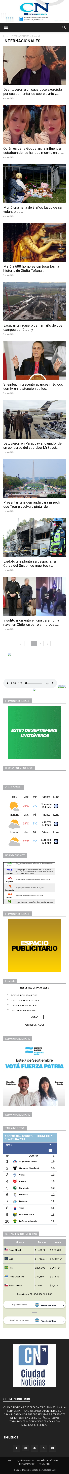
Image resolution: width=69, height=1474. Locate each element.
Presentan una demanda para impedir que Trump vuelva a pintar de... (32, 504)
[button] (5, 27)
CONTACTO (44, 1464)
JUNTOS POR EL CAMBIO (25, 1000)
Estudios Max (49, 1469)
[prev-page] (20, 643)
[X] (43, 1448)
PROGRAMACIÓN (27, 1464)
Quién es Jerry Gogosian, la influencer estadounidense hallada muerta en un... (33, 150)
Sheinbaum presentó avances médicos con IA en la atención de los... (33, 386)
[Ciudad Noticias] (34, 11)
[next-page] (48, 643)
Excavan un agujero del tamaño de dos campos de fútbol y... (32, 327)
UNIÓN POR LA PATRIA (24, 1005)
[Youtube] (52, 1448)
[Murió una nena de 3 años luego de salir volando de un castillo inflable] (34, 183)
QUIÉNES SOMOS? (25, 1460)
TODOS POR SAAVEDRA (24, 995)
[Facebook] (16, 1448)
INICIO (11, 1460)
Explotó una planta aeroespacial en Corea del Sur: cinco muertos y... (30, 563)
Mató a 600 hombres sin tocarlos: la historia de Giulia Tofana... (31, 268)
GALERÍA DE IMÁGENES (47, 1460)
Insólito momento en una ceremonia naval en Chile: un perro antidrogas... (31, 622)
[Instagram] (25, 1448)
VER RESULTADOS (34, 1024)
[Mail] (34, 1448)
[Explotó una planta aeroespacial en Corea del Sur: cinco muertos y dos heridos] (34, 537)
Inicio (5, 36)
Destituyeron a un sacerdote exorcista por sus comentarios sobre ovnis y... (32, 91)
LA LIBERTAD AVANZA (23, 1010)
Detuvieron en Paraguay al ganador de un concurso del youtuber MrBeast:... (32, 445)
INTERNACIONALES (20, 36)
